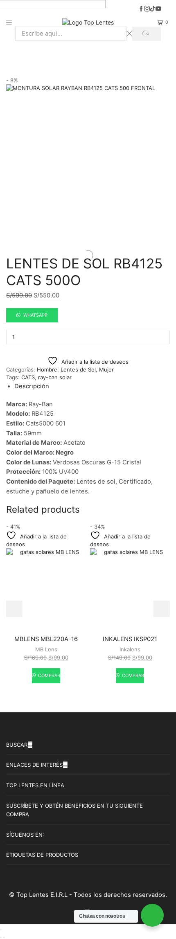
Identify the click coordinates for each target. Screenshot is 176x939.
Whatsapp (35, 315)
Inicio (56, 53)
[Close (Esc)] (1, 929)
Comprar (48, 675)
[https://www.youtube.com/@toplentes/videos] (158, 9)
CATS (28, 377)
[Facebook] (141, 9)
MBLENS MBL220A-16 (46, 639)
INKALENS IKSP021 (130, 639)
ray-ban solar (55, 377)
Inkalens (130, 649)
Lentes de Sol (87, 53)
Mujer (119, 53)
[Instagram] (147, 9)
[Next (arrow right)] (4, 937)
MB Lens (46, 649)
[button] (32, 314)
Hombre (47, 369)
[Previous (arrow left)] (1, 937)
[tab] (31, 386)
